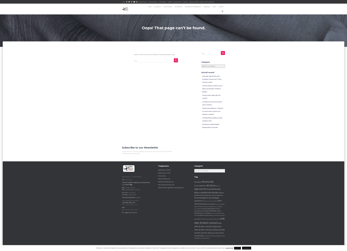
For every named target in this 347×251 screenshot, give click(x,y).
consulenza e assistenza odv (210, 206)
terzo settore (197, 219)
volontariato (202, 238)
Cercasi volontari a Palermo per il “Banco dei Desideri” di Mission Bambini (212, 89)
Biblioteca (207, 6)
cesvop (212, 204)
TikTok (123, 2)
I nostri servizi (167, 6)
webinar (208, 238)
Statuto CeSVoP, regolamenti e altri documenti (170, 187)
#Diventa (218, 186)
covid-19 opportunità (208, 208)
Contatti (221, 6)
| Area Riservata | (143, 2)
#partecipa (207, 195)
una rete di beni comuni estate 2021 (213, 236)
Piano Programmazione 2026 (166, 185)
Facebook (126, 2)
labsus (212, 213)
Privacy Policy (162, 176)
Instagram (131, 2)
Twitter (129, 2)
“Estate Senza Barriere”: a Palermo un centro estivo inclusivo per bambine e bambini (212, 111)
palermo (201, 215)
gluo (208, 213)
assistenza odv (206, 201)
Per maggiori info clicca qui (129, 212)
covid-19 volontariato (209, 211)
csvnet (219, 211)
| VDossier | (185, 2)
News (214, 6)
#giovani (198, 189)
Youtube (134, 2)
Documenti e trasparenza (192, 6)
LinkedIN (137, 2)
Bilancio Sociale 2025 (164, 179)
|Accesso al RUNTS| (194, 2)
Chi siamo (157, 6)
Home (149, 6)
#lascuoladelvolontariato (206, 192)
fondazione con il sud (200, 213)
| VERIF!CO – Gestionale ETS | (174, 2)
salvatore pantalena (220, 215)
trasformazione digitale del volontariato (210, 219)
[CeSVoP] (125, 9)
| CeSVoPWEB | (162, 2)
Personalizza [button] (246, 248)
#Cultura (211, 185)
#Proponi (214, 195)
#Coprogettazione (200, 186)
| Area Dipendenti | (153, 2)
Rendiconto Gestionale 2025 (166, 182)
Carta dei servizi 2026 (164, 173)
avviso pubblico (213, 201)
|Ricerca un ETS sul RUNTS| (207, 2)
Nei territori (178, 6)
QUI (131, 184)
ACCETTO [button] (237, 248)
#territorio (220, 195)
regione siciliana (208, 215)
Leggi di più (229, 248)
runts (214, 215)
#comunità (207, 181)
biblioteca (205, 204)
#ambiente (198, 182)
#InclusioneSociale (212, 189)
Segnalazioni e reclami (164, 170)
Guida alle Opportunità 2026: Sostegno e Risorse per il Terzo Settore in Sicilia (211, 79)
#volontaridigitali (200, 198)
